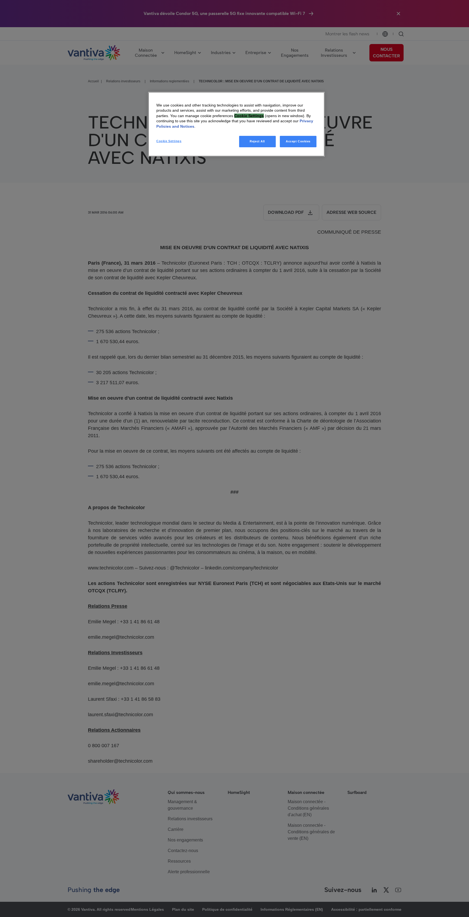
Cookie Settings (169, 141)
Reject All (257, 141)
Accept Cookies (298, 141)
